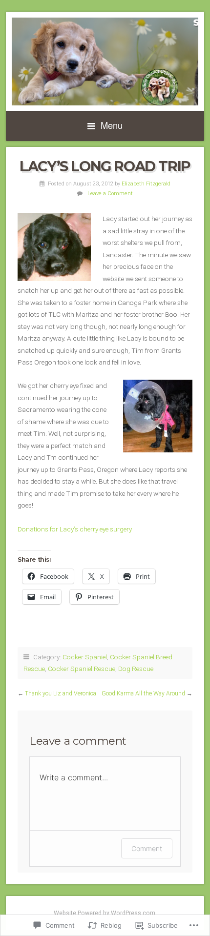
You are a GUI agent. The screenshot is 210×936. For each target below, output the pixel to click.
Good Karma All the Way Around (143, 693)
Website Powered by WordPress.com (104, 913)
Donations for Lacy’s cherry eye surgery (75, 529)
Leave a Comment (110, 193)
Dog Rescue (135, 668)
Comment (146, 848)
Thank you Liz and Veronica (60, 693)
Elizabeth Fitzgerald (146, 184)
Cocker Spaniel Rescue (81, 668)
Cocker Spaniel (85, 657)
